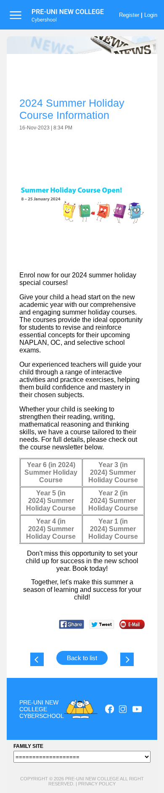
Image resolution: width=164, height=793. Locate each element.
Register (129, 15)
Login (150, 15)
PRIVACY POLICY (97, 783)
